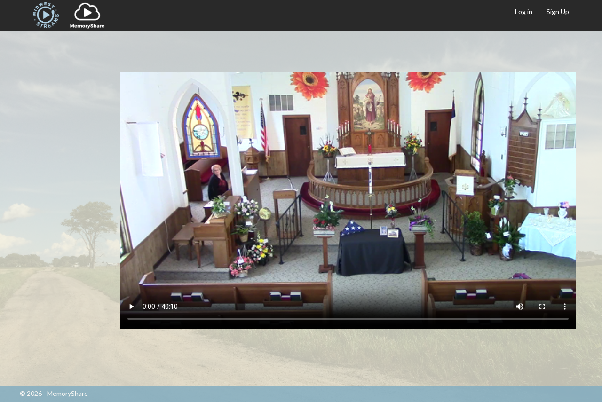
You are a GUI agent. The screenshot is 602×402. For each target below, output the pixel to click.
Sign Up (558, 12)
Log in (523, 12)
